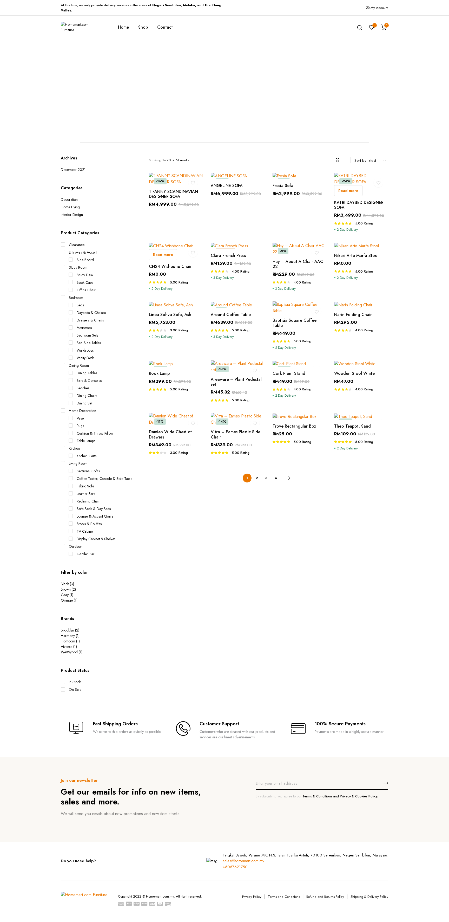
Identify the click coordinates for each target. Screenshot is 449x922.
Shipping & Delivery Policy (369, 896)
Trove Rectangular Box (294, 426)
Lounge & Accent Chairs (95, 516)
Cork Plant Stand (289, 373)
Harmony (68, 635)
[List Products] (344, 160)
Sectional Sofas (88, 471)
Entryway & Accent (83, 252)
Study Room (78, 267)
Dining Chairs (87, 395)
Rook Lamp (159, 373)
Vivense (66, 646)
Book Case (85, 282)
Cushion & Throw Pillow (95, 433)
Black (65, 583)
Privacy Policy (252, 896)
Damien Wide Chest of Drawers (170, 434)
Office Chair (86, 290)
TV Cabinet (85, 531)
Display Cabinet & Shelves (96, 538)
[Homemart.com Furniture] (81, 27)
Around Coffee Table (231, 315)
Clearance (76, 244)
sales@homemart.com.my (243, 861)
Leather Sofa (86, 493)
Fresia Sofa (283, 186)
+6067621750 (235, 867)
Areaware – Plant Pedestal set (236, 381)
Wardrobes (85, 350)
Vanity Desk (85, 357)
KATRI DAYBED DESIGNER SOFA (359, 204)
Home (123, 27)
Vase (80, 418)
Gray (65, 594)
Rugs (80, 425)
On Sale (75, 689)
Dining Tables (87, 373)
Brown (66, 589)
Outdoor (75, 546)
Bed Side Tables (89, 342)
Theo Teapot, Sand (352, 426)
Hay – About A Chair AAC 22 (298, 264)
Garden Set (85, 554)
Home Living (70, 207)
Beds (80, 305)
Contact (165, 27)
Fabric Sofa (85, 486)
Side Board (85, 259)
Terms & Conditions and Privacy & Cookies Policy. (340, 796)
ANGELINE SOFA (227, 186)
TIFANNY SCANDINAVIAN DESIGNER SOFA (173, 194)
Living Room (78, 463)
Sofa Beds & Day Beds (94, 508)
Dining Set (84, 403)
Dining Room (79, 365)
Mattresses (84, 327)
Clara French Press (228, 256)
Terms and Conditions (284, 896)
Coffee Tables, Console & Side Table (104, 478)
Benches (83, 388)
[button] (193, 182)
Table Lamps (86, 440)
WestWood (69, 652)
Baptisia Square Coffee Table (294, 322)
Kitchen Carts (86, 456)
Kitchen (74, 448)
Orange (67, 600)
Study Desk (85, 275)
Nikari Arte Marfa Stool (356, 256)
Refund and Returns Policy (325, 896)
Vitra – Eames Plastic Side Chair (235, 434)
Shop (143, 27)
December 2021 (73, 169)
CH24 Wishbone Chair (170, 266)
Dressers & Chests (90, 320)
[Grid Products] (337, 160)
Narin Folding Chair (353, 315)
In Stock (75, 682)
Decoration (69, 199)
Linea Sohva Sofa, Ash (170, 315)
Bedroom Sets (87, 335)
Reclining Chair (88, 501)
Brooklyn (67, 630)
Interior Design (72, 214)
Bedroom (76, 297)
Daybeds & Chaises (91, 312)
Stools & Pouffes (89, 523)
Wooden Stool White (354, 373)
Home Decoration (82, 410)
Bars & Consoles (89, 380)
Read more (348, 191)
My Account (379, 7)
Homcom (68, 641)
